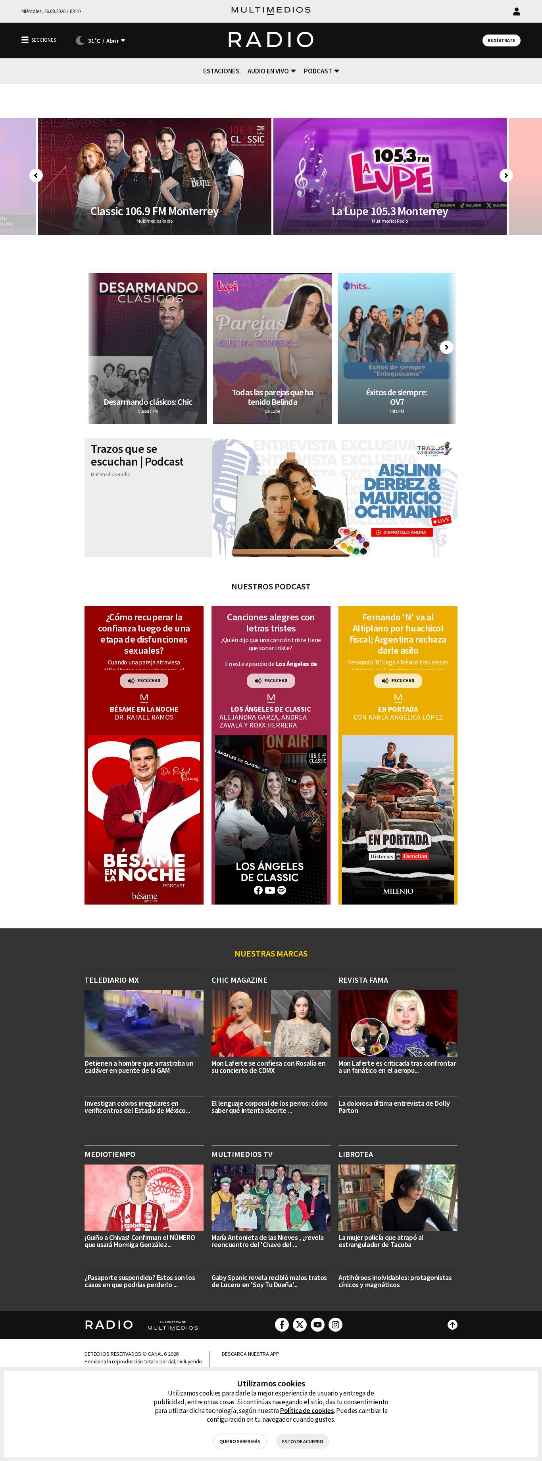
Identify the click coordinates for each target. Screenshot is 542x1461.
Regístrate (501, 40)
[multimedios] (271, 11)
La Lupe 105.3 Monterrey (390, 210)
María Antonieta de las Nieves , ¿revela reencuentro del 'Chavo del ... (267, 1241)
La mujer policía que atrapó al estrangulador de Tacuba (380, 1241)
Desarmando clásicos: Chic (148, 401)
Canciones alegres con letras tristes (271, 622)
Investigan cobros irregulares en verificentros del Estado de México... (137, 1107)
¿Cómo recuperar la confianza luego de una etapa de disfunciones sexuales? (144, 633)
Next (506, 175)
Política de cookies (307, 1410)
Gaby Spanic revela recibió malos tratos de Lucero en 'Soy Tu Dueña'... (269, 1281)
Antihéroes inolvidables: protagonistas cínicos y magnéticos (395, 1281)
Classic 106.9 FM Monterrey (154, 210)
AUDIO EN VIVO (268, 71)
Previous (36, 175)
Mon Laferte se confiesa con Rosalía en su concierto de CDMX (268, 1067)
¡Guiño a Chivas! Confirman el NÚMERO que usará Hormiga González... (140, 1241)
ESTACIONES (221, 71)
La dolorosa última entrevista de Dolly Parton (394, 1107)
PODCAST (318, 71)
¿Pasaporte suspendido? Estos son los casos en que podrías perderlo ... (140, 1281)
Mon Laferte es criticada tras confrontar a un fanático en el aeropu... (397, 1067)
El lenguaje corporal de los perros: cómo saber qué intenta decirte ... (269, 1107)
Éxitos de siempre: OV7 (397, 397)
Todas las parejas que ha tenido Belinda (272, 397)
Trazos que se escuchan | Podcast (137, 455)
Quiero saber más (239, 1441)
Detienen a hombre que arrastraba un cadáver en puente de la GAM (139, 1067)
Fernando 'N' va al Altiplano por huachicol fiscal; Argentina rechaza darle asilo (398, 633)
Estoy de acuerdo (302, 1441)
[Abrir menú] (25, 40)
